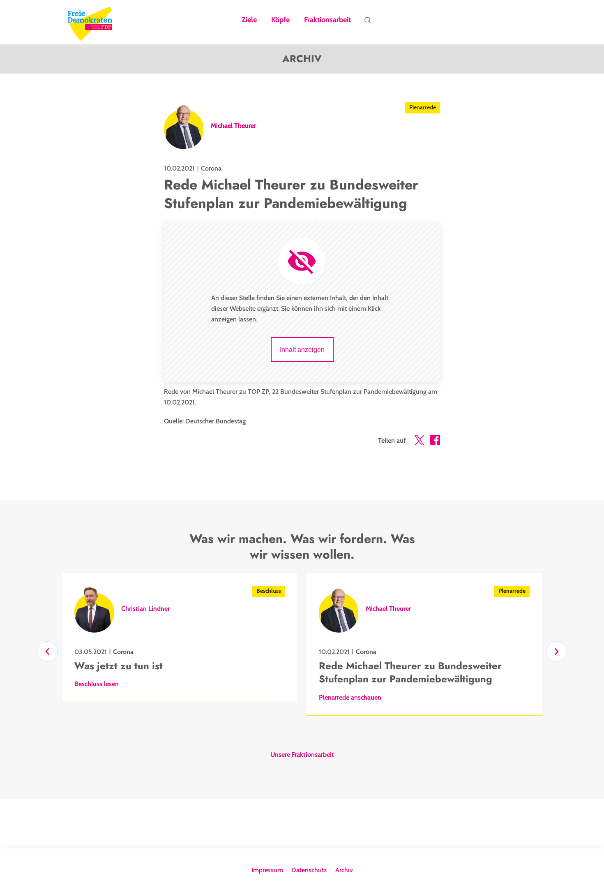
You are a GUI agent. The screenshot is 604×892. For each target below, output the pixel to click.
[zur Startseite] (90, 22)
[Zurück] (47, 651)
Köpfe (280, 20)
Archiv (344, 870)
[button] (419, 441)
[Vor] (556, 651)
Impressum (267, 870)
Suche (367, 22)
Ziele (249, 20)
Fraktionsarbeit (327, 20)
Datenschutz (309, 870)
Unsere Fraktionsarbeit (302, 754)
